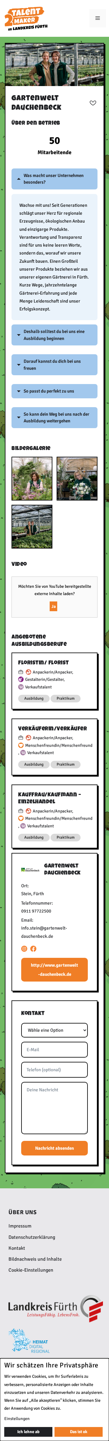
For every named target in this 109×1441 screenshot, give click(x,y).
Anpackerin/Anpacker (52, 672)
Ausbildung (34, 698)
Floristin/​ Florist (43, 663)
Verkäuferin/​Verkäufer (52, 729)
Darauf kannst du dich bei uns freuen (52, 365)
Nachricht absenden (54, 1148)
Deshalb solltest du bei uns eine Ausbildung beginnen (54, 335)
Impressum (19, 1226)
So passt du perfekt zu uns (49, 391)
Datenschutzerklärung (31, 1237)
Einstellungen (17, 1418)
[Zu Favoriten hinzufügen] (92, 102)
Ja (53, 606)
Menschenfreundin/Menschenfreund (58, 745)
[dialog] (54, 1399)
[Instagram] (24, 949)
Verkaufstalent (38, 687)
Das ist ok (78, 1431)
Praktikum (65, 698)
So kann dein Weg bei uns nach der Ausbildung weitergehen (56, 417)
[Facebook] (33, 949)
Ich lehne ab (28, 1431)
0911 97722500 (36, 911)
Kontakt (16, 1248)
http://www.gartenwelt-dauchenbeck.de (54, 969)
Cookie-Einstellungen (30, 1270)
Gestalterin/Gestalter (44, 679)
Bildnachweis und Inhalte (35, 1259)
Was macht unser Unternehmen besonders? (54, 179)
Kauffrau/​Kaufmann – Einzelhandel (49, 798)
